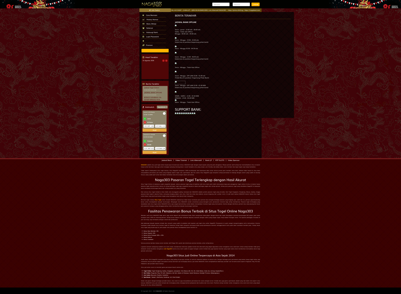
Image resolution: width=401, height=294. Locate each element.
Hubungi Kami (151, 32)
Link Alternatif (196, 160)
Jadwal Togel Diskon (151, 87)
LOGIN (255, 4)
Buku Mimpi (150, 23)
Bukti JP (208, 160)
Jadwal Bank (167, 160)
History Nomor (151, 19)
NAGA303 (144, 165)
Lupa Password (152, 36)
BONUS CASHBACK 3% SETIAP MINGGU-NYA (152, 98)
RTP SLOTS (219, 160)
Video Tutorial (181, 160)
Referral (149, 28)
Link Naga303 (168, 249)
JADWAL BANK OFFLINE (153, 92)
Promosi (149, 45)
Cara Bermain (151, 15)
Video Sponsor (234, 160)
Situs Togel (158, 200)
